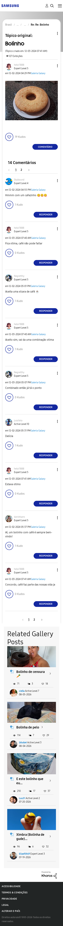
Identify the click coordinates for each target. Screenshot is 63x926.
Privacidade (9, 898)
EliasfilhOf (24, 853)
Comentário (45, 146)
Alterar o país (11, 911)
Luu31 (22, 798)
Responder (45, 214)
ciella (22, 691)
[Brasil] (10, 5)
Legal (5, 905)
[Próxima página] (28, 169)
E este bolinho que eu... (29, 781)
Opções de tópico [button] (52, 33)
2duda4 (23, 742)
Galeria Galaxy (38, 73)
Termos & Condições (15, 892)
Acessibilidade (11, 886)
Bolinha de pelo (27, 727)
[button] (52, 65)
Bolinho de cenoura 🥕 (30, 674)
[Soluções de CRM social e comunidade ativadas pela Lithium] (49, 874)
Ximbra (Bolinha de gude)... (30, 837)
